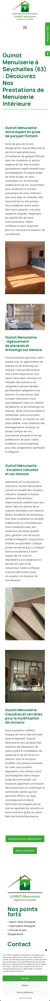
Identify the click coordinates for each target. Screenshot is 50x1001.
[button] (46, 950)
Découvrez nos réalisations (25, 838)
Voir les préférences (25, 992)
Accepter (25, 978)
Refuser (25, 985)
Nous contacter (25, 850)
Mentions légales (25, 998)
